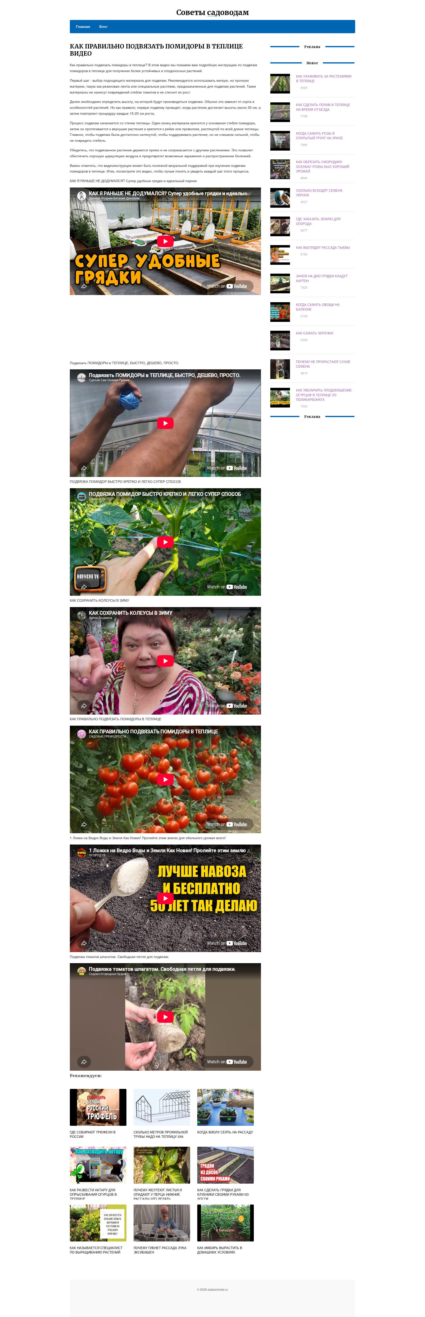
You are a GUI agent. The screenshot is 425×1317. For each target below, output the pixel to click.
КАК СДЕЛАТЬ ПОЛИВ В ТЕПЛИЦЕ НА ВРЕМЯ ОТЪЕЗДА (323, 107)
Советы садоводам (212, 12)
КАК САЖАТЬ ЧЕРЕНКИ (314, 333)
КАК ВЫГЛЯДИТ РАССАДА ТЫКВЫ (323, 247)
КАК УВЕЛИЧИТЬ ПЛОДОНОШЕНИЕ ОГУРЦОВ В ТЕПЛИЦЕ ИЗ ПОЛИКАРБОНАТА (324, 395)
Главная (83, 26)
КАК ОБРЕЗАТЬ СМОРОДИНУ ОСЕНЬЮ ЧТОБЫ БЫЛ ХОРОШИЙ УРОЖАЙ (322, 166)
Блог (103, 26)
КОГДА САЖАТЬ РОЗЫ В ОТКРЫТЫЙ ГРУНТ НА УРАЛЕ (319, 135)
